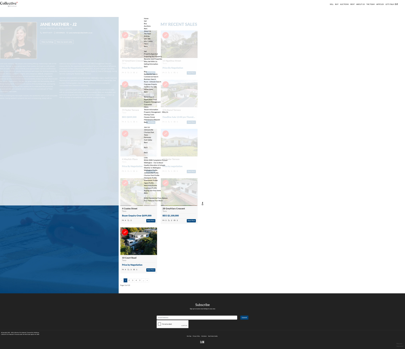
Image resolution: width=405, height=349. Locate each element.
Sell (145, 51)
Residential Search (150, 74)
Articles (380, 4)
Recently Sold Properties (153, 59)
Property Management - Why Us (156, 112)
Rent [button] (352, 4)
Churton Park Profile (151, 175)
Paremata (147, 137)
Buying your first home (152, 190)
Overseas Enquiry (150, 84)
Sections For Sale (150, 87)
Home (146, 18)
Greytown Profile (150, 188)
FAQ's (146, 107)
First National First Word (153, 201)
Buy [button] (336, 4)
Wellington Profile (150, 170)
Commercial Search (151, 77)
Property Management (152, 102)
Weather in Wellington (152, 168)
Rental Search (149, 97)
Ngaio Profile (149, 183)
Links (146, 158)
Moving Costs (149, 115)
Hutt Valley (148, 140)
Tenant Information (151, 109)
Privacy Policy (196, 336)
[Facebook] (397, 4)
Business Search (150, 79)
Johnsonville (148, 130)
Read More (150, 220)
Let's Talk (389, 4)
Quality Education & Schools (154, 165)
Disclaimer (204, 336)
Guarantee (148, 104)
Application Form (150, 99)
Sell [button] (331, 4)
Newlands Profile (150, 178)
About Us (360, 4)
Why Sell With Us (150, 61)
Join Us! (147, 127)
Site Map (189, 336)
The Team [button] (370, 4)
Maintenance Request (152, 120)
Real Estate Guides (213, 336)
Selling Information (151, 64)
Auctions (344, 4)
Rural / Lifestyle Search (152, 82)
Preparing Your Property (153, 56)
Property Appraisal (151, 54)
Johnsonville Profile (151, 173)
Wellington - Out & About (153, 163)
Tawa (146, 135)
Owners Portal (149, 117)
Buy (145, 72)
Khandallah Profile (151, 180)
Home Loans (148, 89)
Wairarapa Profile (150, 185)
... (143, 280)
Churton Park (149, 132)
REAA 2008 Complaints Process (155, 160)
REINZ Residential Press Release (155, 198)
